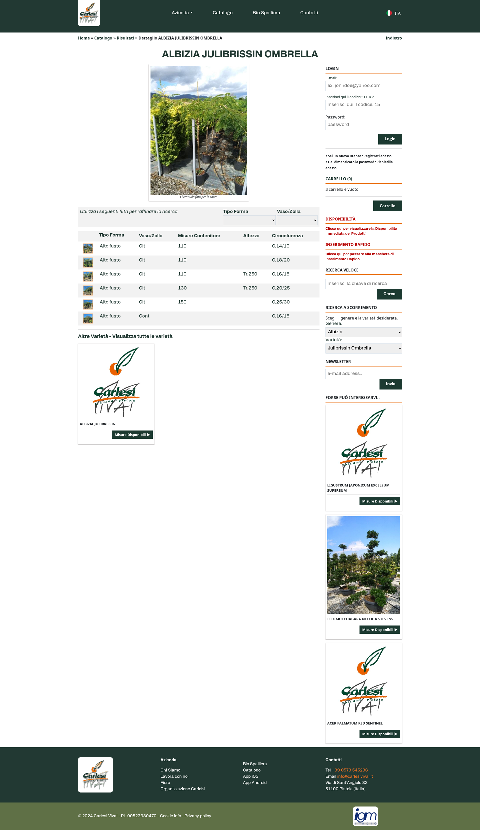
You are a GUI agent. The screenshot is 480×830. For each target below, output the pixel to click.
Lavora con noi (174, 777)
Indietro (394, 38)
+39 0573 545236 (350, 770)
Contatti (309, 13)
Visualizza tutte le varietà (142, 336)
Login (390, 139)
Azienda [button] (180, 13)
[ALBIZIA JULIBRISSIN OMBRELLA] (198, 130)
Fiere (165, 783)
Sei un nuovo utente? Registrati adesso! (360, 156)
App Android (255, 783)
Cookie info (170, 816)
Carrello (339, 179)
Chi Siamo (170, 770)
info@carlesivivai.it (355, 777)
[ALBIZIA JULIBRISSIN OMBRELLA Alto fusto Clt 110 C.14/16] (88, 248)
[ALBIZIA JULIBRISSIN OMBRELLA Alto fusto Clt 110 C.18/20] (88, 262)
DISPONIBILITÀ (341, 219)
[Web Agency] (365, 815)
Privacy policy (197, 816)
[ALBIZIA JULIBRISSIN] (116, 382)
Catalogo (223, 13)
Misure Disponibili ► (132, 434)
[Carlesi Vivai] (95, 774)
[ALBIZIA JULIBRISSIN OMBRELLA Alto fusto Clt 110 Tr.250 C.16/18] (88, 276)
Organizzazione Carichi (182, 789)
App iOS (250, 777)
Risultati (125, 38)
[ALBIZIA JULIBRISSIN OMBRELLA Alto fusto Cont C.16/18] (88, 318)
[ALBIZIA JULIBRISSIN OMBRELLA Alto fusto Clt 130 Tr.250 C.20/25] (88, 290)
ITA (397, 13)
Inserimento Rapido (348, 244)
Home (84, 38)
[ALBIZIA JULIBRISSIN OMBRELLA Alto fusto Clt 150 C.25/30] (88, 304)
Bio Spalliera (266, 13)
